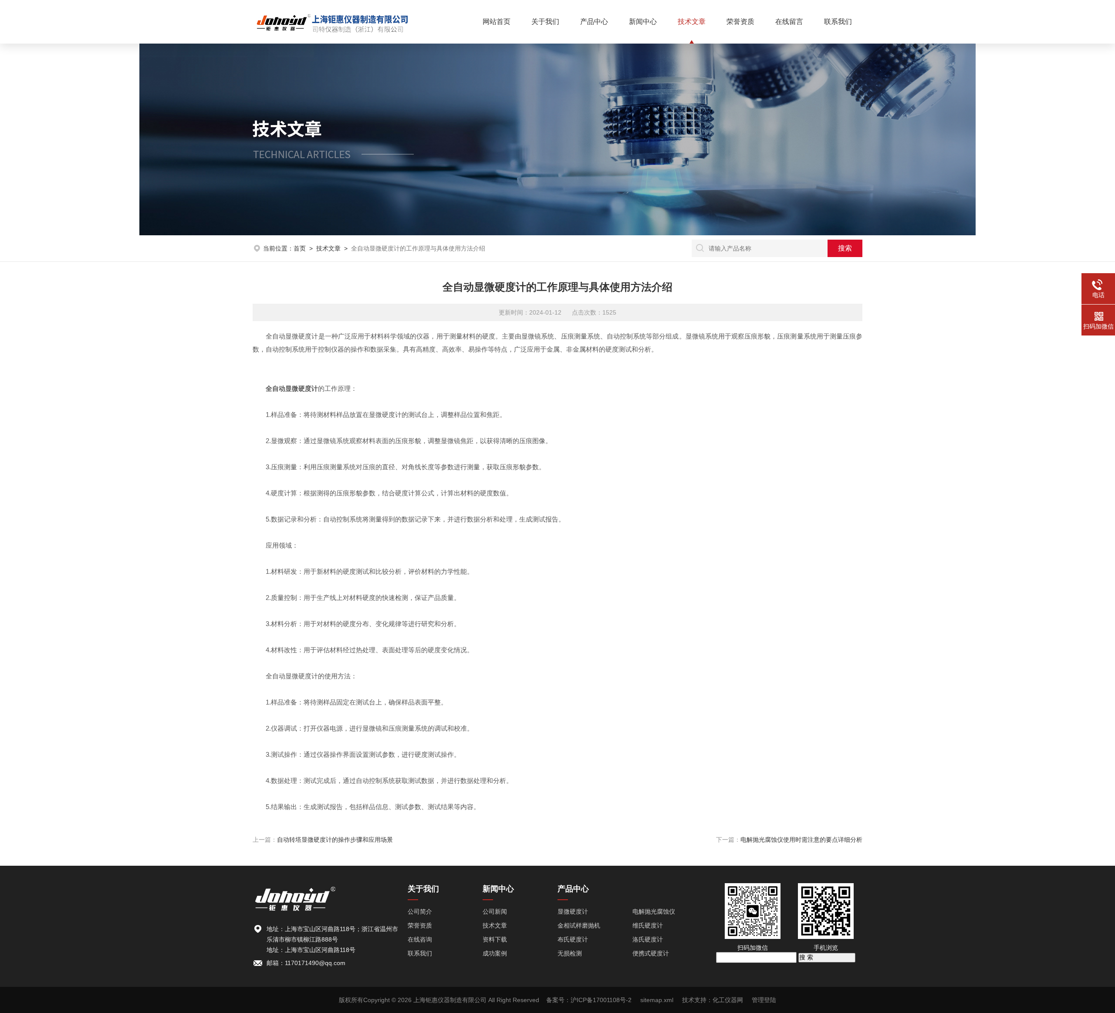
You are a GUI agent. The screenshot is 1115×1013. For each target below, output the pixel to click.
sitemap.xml (656, 999)
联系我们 (838, 21)
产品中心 (594, 21)
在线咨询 (420, 939)
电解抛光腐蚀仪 (653, 911)
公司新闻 (495, 911)
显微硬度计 (573, 911)
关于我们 (545, 21)
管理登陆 (764, 999)
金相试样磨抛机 (579, 925)
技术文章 (692, 21)
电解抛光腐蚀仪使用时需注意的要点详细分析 (801, 839)
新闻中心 (643, 21)
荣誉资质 (740, 21)
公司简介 (420, 911)
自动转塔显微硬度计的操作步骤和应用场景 (335, 839)
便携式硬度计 (650, 953)
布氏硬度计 (573, 939)
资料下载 (495, 939)
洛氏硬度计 (647, 939)
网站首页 (496, 21)
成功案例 (495, 953)
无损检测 (570, 953)
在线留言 (789, 21)
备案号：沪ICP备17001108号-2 (589, 999)
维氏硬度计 (647, 925)
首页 (300, 248)
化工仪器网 (728, 999)
